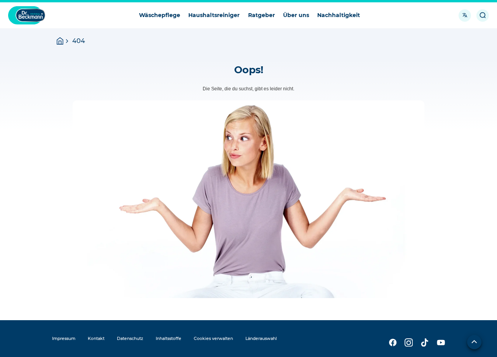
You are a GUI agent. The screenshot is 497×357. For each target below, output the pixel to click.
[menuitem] (159, 15)
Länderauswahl (261, 338)
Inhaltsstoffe (168, 338)
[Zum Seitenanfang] (474, 342)
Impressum (63, 338)
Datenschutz (130, 338)
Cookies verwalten (213, 338)
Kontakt (96, 338)
